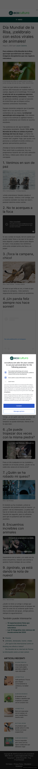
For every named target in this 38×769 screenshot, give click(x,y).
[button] (19, 381)
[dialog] (19, 384)
